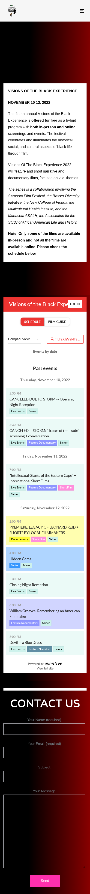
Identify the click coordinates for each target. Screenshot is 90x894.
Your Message (44, 791)
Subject (44, 767)
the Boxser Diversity (63, 196)
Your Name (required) (44, 719)
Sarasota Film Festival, (27, 196)
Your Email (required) (44, 743)
